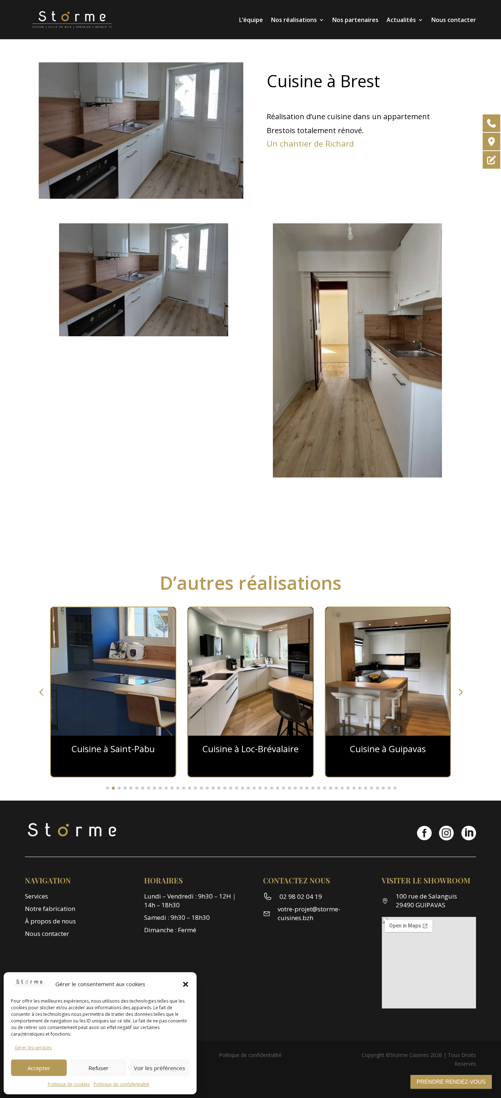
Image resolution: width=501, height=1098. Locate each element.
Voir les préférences (159, 1068)
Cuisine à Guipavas (388, 749)
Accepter (39, 1068)
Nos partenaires (355, 20)
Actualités (401, 20)
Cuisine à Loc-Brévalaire (250, 749)
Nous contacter (453, 20)
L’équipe (251, 20)
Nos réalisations (294, 20)
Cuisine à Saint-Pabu (113, 749)
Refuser (98, 1068)
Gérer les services (33, 1047)
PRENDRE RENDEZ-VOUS (451, 1082)
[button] (185, 984)
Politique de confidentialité (121, 1084)
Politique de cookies (69, 1084)
